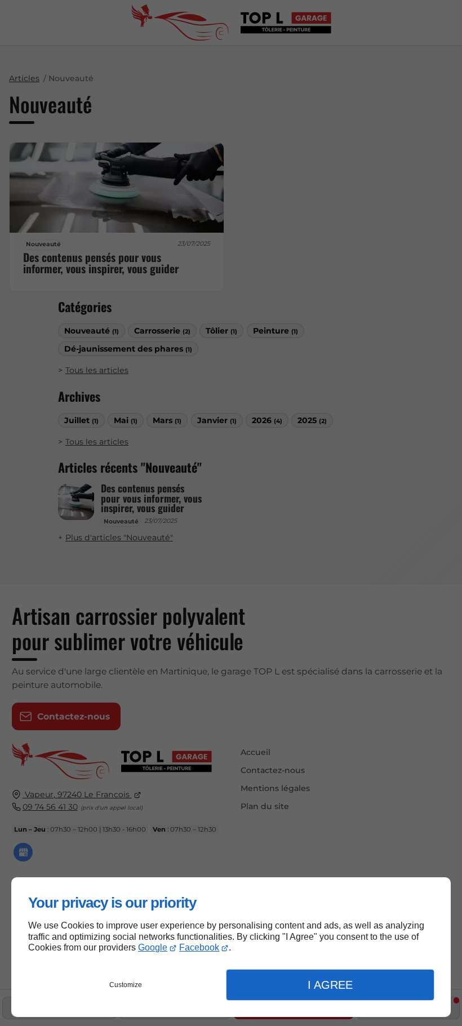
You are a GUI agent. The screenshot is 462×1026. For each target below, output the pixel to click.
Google (152, 947)
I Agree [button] (330, 985)
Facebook (199, 947)
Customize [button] (125, 985)
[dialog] (231, 947)
